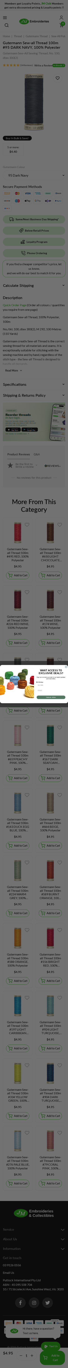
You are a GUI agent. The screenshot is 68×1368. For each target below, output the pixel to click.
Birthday (39, 682)
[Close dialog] (66, 667)
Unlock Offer (51, 697)
